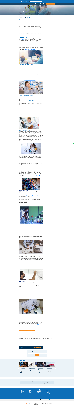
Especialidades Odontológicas (32, 394)
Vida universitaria (22, 11)
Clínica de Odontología (48, 394)
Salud (21, 3)
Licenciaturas (30, 391)
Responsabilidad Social (22, 394)
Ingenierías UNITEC (23, 368)
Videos (41, 3)
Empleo (24, 3)
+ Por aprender (37, 3)
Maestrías (30, 392)
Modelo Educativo (39, 394)
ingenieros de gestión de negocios (36, 195)
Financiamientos (39, 392)
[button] (55, 368)
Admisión (21, 392)
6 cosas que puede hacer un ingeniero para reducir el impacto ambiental (33, 175)
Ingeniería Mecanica (40, 368)
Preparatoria (30, 390)
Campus (21, 390)
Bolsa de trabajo (48, 393)
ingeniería (23, 39)
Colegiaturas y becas (39, 391)
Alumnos (47, 390)
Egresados (47, 391)
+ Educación (28, 3)
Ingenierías (30, 393)
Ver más (21, 372)
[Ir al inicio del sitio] (24, 1)
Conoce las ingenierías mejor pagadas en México (30, 49)
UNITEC (38, 324)
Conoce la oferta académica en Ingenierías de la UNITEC (27, 330)
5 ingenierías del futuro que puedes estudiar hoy (30, 80)
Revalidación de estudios (40, 393)
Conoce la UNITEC (22, 391)
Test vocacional (39, 390)
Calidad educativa (22, 393)
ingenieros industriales (28, 195)
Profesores (47, 392)
